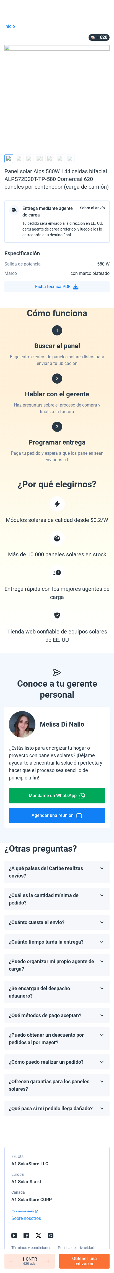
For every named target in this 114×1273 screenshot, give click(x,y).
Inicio (9, 26)
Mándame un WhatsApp (53, 795)
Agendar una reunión (53, 815)
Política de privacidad (76, 1247)
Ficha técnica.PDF (53, 286)
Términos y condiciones (31, 1247)
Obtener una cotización (84, 1261)
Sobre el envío (92, 208)
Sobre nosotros (26, 1218)
